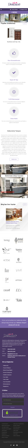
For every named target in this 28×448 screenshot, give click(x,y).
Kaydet (13, 407)
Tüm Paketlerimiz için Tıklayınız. (14, 195)
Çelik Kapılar (4, 430)
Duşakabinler (4, 432)
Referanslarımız (16, 428)
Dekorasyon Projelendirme (18, 423)
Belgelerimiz (4, 433)
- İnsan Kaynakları (6, 381)
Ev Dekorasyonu (5, 423)
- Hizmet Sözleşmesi (7, 372)
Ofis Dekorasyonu (16, 427)
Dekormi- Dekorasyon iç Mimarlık (12, 418)
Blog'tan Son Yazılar (8, 204)
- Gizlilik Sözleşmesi (7, 374)
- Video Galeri (6, 379)
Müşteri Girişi (24, 9)
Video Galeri (15, 430)
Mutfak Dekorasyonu (6, 425)
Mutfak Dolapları (16, 425)
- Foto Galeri (5, 377)
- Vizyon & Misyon (7, 367)
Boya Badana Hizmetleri (18, 432)
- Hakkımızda (5, 365)
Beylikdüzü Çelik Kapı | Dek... (14, 41)
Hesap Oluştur (14, 9)
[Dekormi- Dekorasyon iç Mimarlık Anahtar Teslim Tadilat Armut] (12, 413)
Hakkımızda (14, 159)
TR (1, 9)
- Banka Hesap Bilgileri (7, 370)
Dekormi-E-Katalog (5, 435)
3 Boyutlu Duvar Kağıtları (6, 428)
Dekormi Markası (16, 435)
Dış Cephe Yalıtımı (5, 427)
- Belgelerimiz (6, 386)
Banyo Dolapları (5, 437)
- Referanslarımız (6, 384)
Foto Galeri (15, 433)
